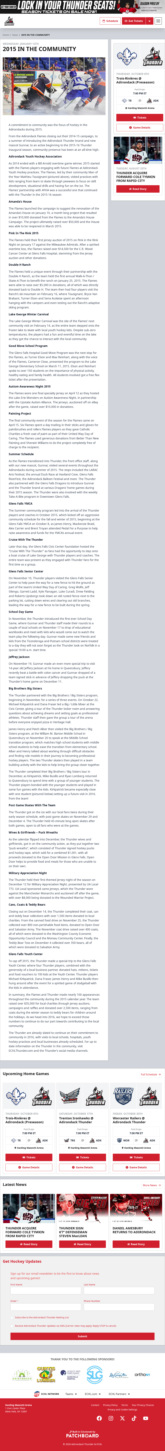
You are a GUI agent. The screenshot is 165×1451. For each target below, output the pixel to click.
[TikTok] (134, 1418)
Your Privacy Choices (143, 1405)
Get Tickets (136, 21)
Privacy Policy (110, 1405)
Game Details (141, 127)
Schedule (112, 21)
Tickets (141, 117)
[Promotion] (82, 7)
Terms (124, 1405)
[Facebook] (99, 1418)
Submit (82, 1336)
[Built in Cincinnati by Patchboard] (82, 1434)
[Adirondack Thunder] (9, 21)
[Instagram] (110, 1418)
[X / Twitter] (122, 1418)
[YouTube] (145, 1418)
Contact (95, 1405)
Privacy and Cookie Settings (122, 1409)
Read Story (139, 189)
